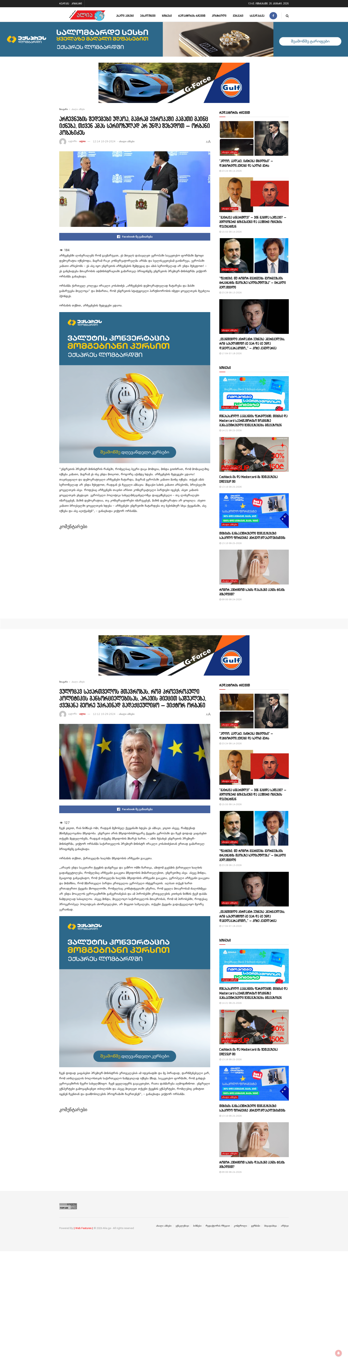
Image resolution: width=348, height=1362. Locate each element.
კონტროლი (219, 15)
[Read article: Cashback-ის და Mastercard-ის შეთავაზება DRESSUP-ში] (254, 454)
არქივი (285, 1225)
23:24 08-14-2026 (231, 171)
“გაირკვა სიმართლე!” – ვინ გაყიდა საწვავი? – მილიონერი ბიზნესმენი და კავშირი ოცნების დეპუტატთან (252, 221)
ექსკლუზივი (147, 15)
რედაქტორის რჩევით (191, 15)
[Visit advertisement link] (174, 86)
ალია (82, 141)
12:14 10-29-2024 (104, 141)
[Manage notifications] (338, 1353)
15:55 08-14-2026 (231, 231)
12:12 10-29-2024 (104, 714)
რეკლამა (64, 3)
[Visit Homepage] (87, 15)
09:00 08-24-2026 (231, 599)
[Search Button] (287, 15)
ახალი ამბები (125, 15)
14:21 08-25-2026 (231, 430)
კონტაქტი (76, 3)
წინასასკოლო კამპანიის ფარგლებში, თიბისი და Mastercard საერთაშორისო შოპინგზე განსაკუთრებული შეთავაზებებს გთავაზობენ (253, 420)
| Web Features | (83, 1228)
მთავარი (63, 109)
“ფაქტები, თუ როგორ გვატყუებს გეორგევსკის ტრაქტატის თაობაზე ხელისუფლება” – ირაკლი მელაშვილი (252, 282)
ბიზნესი (167, 15)
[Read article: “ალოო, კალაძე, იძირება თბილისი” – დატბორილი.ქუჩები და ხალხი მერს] (254, 138)
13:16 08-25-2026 (231, 487)
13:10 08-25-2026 (231, 543)
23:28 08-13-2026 (231, 292)
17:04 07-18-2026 (231, 353)
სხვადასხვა (257, 15)
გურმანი (238, 15)
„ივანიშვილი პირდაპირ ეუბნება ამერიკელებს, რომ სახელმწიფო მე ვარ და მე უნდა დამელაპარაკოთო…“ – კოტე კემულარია (252, 343)
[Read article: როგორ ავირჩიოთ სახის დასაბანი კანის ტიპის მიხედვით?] (254, 567)
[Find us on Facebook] (273, 15)
